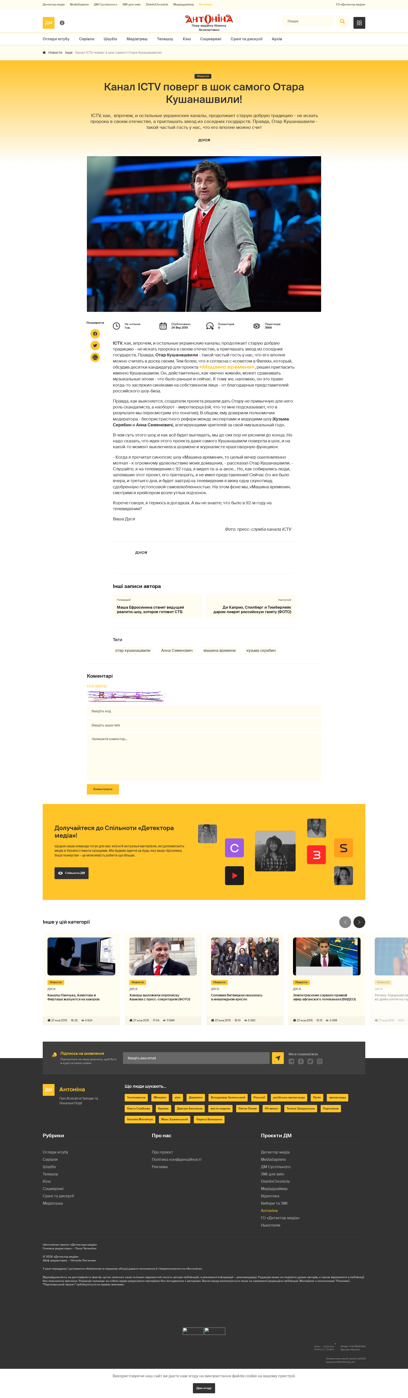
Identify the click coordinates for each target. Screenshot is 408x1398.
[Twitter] (95, 345)
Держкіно (196, 1097)
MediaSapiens (79, 4)
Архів (277, 39)
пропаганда (337, 1097)
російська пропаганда (289, 1097)
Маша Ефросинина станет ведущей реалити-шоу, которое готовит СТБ (150, 609)
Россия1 (259, 1097)
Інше (68, 52)
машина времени (220, 650)
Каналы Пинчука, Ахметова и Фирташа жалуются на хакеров (73, 997)
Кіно (187, 39)
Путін (317, 1097)
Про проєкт (162, 1152)
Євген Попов (247, 1108)
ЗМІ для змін (131, 4)
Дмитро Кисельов (189, 1108)
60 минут (271, 1108)
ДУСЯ (204, 140)
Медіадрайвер (183, 4)
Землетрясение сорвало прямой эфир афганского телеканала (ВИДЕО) (324, 997)
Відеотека (270, 1196)
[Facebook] (95, 333)
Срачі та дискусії (246, 39)
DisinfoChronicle (157, 4)
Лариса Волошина (209, 1119)
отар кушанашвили (132, 650)
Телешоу (165, 39)
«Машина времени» (227, 367)
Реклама (160, 1166)
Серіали (86, 39)
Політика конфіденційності (176, 1159)
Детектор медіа (54, 4)
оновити (97, 686)
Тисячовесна (136, 1097)
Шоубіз (110, 39)
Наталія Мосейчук (140, 1119)
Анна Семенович (177, 650)
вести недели (220, 1108)
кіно (178, 1097)
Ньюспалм (270, 1225)
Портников (331, 1108)
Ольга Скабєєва (138, 1108)
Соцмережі (210, 39)
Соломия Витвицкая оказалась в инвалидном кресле (237, 997)
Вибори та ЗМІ (274, 1203)
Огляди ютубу (56, 39)
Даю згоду (204, 1388)
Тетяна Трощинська (301, 1108)
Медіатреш (137, 39)
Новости (55, 52)
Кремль (163, 1108)
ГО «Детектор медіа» (350, 4)
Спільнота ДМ (75, 873)
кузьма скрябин (261, 650)
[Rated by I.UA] (193, 1330)
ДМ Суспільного (105, 4)
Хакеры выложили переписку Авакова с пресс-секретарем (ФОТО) (159, 997)
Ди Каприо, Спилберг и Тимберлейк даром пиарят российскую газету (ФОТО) (252, 609)
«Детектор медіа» (66, 1257)
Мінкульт (160, 1097)
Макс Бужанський (174, 1119)
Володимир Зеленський (228, 1097)
